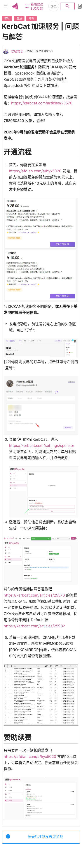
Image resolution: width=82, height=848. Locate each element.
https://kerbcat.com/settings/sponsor (41, 445)
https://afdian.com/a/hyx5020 (35, 171)
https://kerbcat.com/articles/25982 (34, 626)
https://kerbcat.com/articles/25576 (41, 103)
